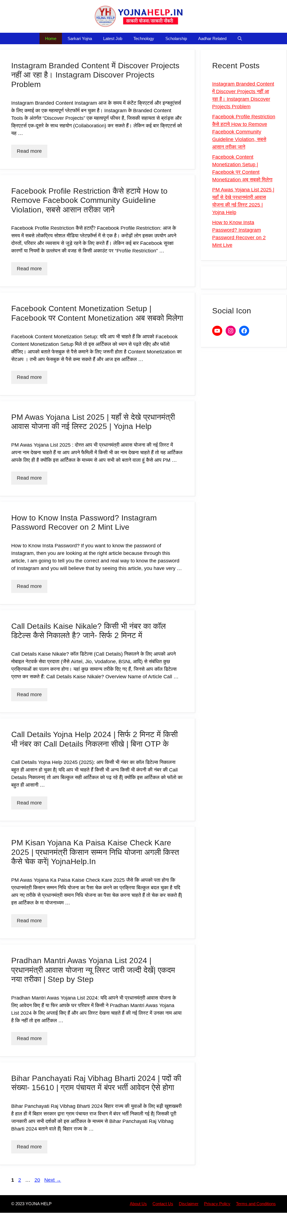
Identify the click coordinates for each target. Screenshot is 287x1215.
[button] (239, 38)
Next (52, 1180)
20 (37, 1180)
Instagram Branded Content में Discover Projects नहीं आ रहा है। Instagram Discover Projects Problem (95, 75)
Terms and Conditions (256, 1203)
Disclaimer (188, 1203)
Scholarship (176, 38)
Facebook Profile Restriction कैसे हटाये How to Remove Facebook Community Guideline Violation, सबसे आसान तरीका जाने (89, 200)
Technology (143, 38)
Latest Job (112, 38)
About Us (138, 1203)
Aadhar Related (212, 38)
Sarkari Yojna (80, 38)
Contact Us (162, 1203)
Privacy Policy (217, 1203)
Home (50, 38)
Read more (29, 151)
